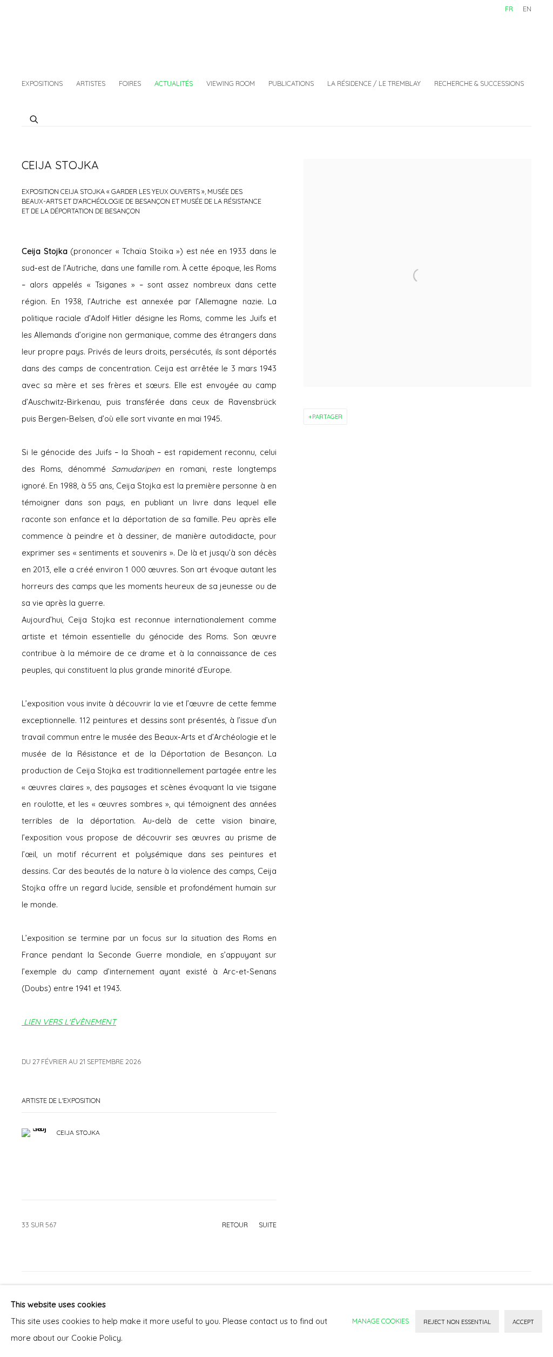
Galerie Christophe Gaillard (103, 35)
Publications (291, 83)
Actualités (173, 83)
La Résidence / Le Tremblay (374, 83)
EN (527, 8)
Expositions (42, 83)
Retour (235, 1224)
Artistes (90, 83)
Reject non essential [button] (457, 1322)
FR (509, 8)
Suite (267, 1224)
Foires (130, 83)
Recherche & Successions (479, 83)
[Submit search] (34, 118)
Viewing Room (230, 83)
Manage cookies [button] (380, 1320)
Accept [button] (523, 1322)
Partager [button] (327, 416)
